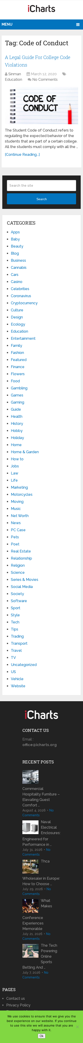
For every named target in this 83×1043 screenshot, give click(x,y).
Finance (17, 367)
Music (16, 509)
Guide (16, 409)
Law (14, 473)
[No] (77, 1026)
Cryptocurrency (24, 303)
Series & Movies (24, 579)
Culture (17, 310)
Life (14, 480)
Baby (15, 239)
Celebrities (20, 289)
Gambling (19, 388)
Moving (17, 501)
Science (18, 572)
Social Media (22, 587)
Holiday (17, 438)
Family (16, 345)
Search (41, 199)
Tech (15, 622)
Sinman (14, 74)
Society (17, 594)
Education (13, 79)
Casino (16, 282)
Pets (15, 537)
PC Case (18, 530)
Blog (15, 253)
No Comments (45, 79)
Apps (15, 232)
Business (18, 260)
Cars (14, 274)
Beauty (17, 246)
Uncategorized (24, 665)
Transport (19, 643)
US (13, 672)
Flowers (18, 374)
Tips (14, 629)
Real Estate (21, 551)
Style (15, 615)
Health (16, 416)
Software (19, 601)
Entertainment (23, 338)
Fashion (17, 352)
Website (18, 686)
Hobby (17, 431)
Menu (7, 24)
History (17, 423)
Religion (18, 565)
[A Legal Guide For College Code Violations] (41, 105)
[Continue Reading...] (22, 154)
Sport (15, 608)
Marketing (19, 487)
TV (13, 657)
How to (17, 459)
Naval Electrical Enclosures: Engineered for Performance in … (41, 833)
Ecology (18, 324)
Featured (19, 360)
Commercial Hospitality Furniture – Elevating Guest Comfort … (41, 797)
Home (16, 445)
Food (15, 381)
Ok (42, 1036)
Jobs (15, 466)
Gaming (17, 402)
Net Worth (20, 516)
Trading (17, 636)
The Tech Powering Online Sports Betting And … (39, 956)
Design (17, 317)
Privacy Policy (18, 1005)
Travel (16, 650)
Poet (15, 544)
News (16, 523)
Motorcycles (22, 494)
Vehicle (17, 679)
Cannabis (19, 267)
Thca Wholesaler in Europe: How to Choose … (41, 872)
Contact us (15, 998)
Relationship (21, 558)
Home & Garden (25, 452)
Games (17, 395)
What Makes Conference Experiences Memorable (37, 914)
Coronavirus (21, 296)
